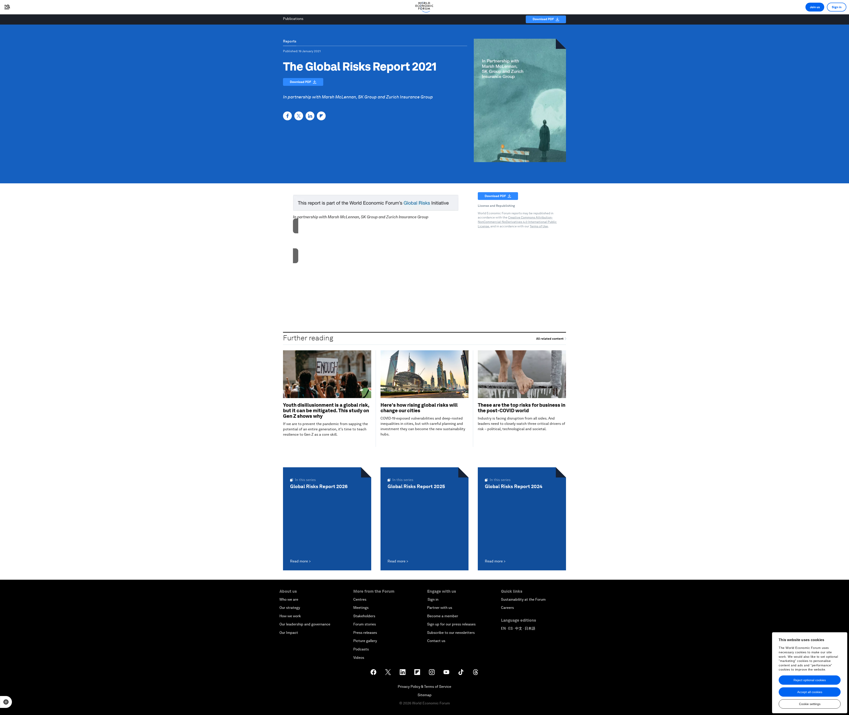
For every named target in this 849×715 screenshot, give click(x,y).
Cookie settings (809, 704)
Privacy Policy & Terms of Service (424, 686)
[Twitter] (298, 115)
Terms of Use (539, 226)
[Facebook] (287, 115)
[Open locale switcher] (6, 702)
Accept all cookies (809, 692)
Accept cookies (375, 249)
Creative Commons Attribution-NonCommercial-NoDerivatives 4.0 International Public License (517, 222)
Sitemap (425, 695)
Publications (293, 19)
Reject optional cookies (810, 680)
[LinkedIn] (310, 115)
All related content (550, 338)
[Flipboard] (321, 115)
